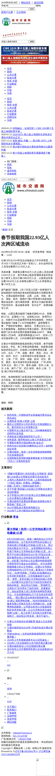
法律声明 (11, 716)
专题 (9, 93)
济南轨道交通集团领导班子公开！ (24, 436)
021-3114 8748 (20, 736)
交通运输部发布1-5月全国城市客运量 (26, 646)
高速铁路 (11, 173)
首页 (9, 68)
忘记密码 (21, 12)
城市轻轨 (11, 170)
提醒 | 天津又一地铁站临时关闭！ (24, 486)
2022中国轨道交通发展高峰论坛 (23, 507)
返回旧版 (38, 2)
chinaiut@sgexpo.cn (22, 733)
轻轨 (9, 167)
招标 (9, 87)
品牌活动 (11, 117)
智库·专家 (12, 81)
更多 (16, 516)
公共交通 (11, 74)
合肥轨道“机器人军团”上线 (21, 421)
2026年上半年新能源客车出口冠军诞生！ (28, 640)
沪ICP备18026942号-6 (27, 751)
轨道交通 (11, 78)
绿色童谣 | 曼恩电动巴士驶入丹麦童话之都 (29, 439)
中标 (9, 90)
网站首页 (26, 2)
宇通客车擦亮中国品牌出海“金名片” (25, 442)
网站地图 (11, 722)
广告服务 (11, 713)
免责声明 (11, 719)
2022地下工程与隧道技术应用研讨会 (26, 510)
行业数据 (11, 84)
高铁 (9, 164)
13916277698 (24, 739)
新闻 (9, 71)
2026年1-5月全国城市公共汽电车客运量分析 (29, 643)
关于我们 (11, 706)
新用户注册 (7, 12)
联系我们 (11, 710)
